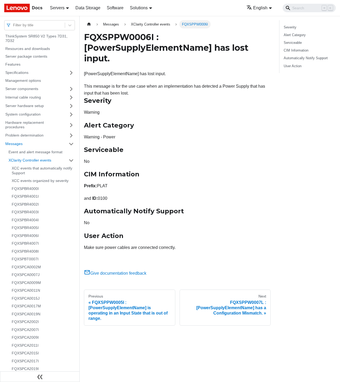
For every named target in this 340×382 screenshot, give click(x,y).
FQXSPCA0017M (26, 306)
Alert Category (295, 35)
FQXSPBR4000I (25, 188)
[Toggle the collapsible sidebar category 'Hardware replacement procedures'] (71, 125)
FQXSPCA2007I (25, 330)
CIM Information (296, 50)
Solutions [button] (139, 8)
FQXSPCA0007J (26, 275)
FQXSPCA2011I (25, 345)
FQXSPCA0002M (26, 267)
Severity (290, 27)
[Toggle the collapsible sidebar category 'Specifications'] (71, 73)
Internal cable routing (23, 97)
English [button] (260, 8)
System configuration (23, 114)
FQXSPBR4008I (25, 251)
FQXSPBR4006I (25, 236)
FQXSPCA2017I (25, 361)
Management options (23, 81)
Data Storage (87, 8)
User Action (292, 66)
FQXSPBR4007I (25, 243)
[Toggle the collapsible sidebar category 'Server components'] (71, 89)
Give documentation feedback (118, 273)
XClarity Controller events (29, 160)
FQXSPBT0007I (25, 259)
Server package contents (26, 56)
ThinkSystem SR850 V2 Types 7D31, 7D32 (36, 38)
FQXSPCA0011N (26, 290)
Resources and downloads (27, 48)
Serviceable (293, 43)
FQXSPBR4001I (25, 196)
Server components (21, 89)
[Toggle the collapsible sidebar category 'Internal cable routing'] (71, 97)
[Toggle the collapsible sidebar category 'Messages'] (71, 144)
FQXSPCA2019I (25, 369)
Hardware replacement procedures (24, 124)
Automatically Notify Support (306, 58)
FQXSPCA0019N (26, 314)
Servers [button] (57, 8)
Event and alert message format (35, 152)
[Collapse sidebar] (40, 376)
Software (115, 8)
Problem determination (24, 135)
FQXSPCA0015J (26, 298)
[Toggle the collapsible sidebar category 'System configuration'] (71, 114)
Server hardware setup (24, 106)
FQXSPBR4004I (25, 220)
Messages (14, 144)
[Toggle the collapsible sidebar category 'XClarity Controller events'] (71, 160)
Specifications (16, 72)
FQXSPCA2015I (25, 353)
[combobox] (13, 25)
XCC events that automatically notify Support (42, 170)
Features (12, 64)
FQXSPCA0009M (26, 283)
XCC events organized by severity (40, 181)
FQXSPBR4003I (25, 212)
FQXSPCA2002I (25, 322)
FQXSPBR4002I (25, 204)
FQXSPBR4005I (25, 228)
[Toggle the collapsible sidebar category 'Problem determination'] (71, 135)
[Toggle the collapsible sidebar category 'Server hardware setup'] (71, 106)
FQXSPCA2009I (25, 338)
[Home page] (89, 24)
